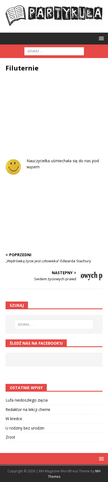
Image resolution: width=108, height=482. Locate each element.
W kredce (14, 418)
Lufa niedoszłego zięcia (27, 400)
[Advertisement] (54, 119)
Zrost (10, 437)
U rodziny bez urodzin (25, 428)
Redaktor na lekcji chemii (28, 409)
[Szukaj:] (54, 50)
